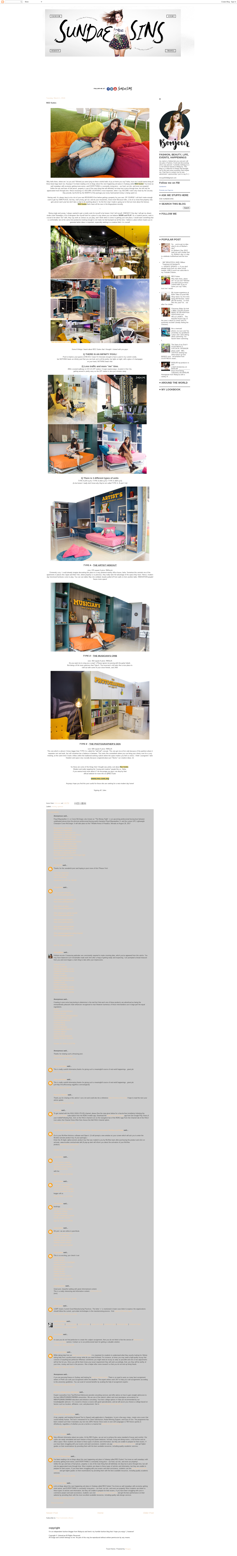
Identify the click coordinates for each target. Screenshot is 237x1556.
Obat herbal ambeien (61, 906)
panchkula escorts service (63, 1167)
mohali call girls (59, 1260)
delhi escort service (61, 1169)
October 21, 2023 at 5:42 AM (64, 1449)
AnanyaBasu (58, 952)
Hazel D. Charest (60, 1434)
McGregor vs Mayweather (63, 830)
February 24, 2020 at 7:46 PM (64, 1123)
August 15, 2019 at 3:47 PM (64, 1103)
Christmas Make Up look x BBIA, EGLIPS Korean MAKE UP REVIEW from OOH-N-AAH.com (180, 311)
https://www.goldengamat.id (63, 895)
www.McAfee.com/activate (69, 1144)
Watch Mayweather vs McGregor (65, 846)
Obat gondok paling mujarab (64, 926)
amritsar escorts (59, 1264)
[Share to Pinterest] (85, 803)
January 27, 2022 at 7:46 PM (64, 1367)
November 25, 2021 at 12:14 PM (65, 1314)
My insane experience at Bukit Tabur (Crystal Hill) (180, 293)
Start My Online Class (62, 1456)
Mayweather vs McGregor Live (65, 832)
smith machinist (60, 1321)
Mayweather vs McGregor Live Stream (67, 835)
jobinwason (58, 1306)
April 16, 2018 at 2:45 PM (63, 945)
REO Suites (175, 276)
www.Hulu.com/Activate (115, 1116)
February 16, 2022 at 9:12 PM (64, 1385)
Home (100, 1513)
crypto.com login (84, 1324)
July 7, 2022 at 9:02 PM (62, 1427)
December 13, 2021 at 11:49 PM (65, 1327)
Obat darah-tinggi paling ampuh (65, 899)
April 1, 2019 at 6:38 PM (62, 1072)
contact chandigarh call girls (64, 1191)
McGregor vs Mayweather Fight (65, 844)
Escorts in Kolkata (60, 967)
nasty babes (58, 1157)
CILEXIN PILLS (59, 1023)
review (54, 806)
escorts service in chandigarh (64, 1262)
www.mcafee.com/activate (63, 1056)
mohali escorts (59, 1258)
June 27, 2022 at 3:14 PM (63, 1407)
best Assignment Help (99, 1377)
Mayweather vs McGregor (63, 828)
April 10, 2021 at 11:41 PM (63, 1279)
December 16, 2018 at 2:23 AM (65, 1059)
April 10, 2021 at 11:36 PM (63, 1174)
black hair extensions (61, 873)
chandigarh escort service (63, 1184)
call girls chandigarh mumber (64, 1216)
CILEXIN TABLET (60, 1032)
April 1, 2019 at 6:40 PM (62, 1088)
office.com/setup (60, 1066)
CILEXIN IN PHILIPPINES (63, 1011)
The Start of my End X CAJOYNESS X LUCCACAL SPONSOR (179, 346)
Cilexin (56, 1009)
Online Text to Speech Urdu (64, 1414)
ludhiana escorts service (62, 1238)
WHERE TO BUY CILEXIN (63, 1038)
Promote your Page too (166, 190)
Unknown (57, 1110)
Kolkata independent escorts (64, 969)
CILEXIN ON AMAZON (62, 1020)
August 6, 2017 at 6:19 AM (63, 858)
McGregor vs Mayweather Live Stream (67, 841)
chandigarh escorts (60, 1213)
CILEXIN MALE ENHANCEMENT (66, 1016)
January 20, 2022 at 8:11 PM (64, 1345)
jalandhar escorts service (63, 1240)
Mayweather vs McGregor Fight (65, 837)
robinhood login (59, 1324)
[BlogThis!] (78, 803)
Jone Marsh (58, 1334)
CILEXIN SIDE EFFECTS (63, 1029)
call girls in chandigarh (62, 1187)
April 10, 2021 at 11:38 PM (63, 1221)
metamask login (110, 1324)
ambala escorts (59, 1269)
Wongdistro (58, 887)
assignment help (60, 1352)
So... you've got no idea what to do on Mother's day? (179, 246)
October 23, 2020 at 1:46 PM (64, 1150)
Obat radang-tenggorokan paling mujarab (68, 933)
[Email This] (75, 803)
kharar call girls (59, 1271)
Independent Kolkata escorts (64, 971)
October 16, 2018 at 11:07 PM (64, 1044)
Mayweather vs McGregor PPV (65, 851)
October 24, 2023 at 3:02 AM (64, 1498)
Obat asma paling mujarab (63, 920)
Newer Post (52, 1513)
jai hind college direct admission (66, 1392)
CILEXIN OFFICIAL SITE (63, 1018)
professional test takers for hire (124, 1444)
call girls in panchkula (61, 1235)
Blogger (128, 1549)
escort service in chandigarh (64, 1189)
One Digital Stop (60, 1483)
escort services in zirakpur (63, 1209)
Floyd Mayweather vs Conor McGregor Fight (69, 855)
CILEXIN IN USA (60, 1014)
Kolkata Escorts (59, 964)
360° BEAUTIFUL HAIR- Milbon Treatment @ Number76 (173, 263)
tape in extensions (60, 877)
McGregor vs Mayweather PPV (65, 853)
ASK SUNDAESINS (166, 199)
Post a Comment (57, 1503)
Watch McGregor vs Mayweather (65, 848)
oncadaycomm (59, 1286)
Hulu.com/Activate (60, 1116)
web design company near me (106, 1493)
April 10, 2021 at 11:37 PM (63, 1196)
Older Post (148, 1513)
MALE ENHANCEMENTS (63, 1036)
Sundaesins (162, 186)
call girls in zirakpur (61, 1211)
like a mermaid (176, 328)
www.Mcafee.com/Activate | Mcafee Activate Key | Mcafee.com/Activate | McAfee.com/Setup (88, 1130)
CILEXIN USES (59, 1034)
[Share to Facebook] (82, 803)
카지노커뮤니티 (96, 1291)
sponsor (60, 806)
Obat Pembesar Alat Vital (118, 1098)
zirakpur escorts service (62, 1242)
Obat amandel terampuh (62, 893)
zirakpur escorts (59, 1273)
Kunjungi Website (60, 1095)
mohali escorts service (62, 1218)
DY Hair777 (58, 865)
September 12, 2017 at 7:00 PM (65, 880)
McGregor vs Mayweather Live (65, 839)
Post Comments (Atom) (64, 1518)
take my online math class (81, 1355)
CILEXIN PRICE (59, 1025)
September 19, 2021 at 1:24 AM (65, 1299)
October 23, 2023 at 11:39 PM (64, 1476)
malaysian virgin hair (61, 875)
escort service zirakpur (62, 1162)
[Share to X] (80, 803)
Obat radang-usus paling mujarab (65, 913)
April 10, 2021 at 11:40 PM (63, 1245)
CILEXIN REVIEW (60, 1027)
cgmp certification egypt (123, 1311)
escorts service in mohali (63, 1164)
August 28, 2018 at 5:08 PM (64, 992)
